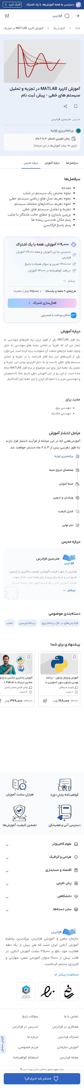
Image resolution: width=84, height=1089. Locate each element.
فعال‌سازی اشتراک (44, 303)
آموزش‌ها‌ (59, 28)
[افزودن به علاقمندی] (74, 657)
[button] (42, 16)
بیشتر (71, 281)
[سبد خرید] (7, 16)
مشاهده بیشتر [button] (68, 974)
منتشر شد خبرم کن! (38, 1078)
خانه (77, 28)
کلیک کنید (15, 5)
